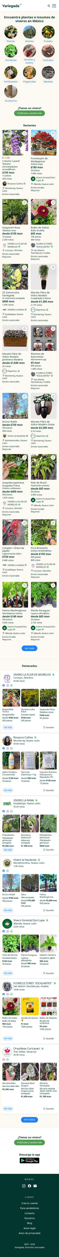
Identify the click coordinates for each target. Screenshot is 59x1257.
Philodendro (8, 835)
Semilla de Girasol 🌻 (29, 1019)
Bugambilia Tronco (7, 710)
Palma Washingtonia (46, 895)
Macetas (48, 81)
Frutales (48, 41)
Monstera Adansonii (26, 836)
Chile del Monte (10, 955)
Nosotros (29, 1218)
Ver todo (29, 648)
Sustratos (48, 60)
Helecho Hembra (48, 955)
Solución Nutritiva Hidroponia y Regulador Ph (48, 774)
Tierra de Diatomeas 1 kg (28, 773)
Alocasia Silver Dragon (28, 1084)
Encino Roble (8, 894)
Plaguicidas (29, 81)
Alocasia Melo (9, 1083)
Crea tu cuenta (29, 1203)
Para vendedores (29, 1208)
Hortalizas (11, 60)
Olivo (23, 894)
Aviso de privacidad (29, 1233)
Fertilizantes (11, 81)
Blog (29, 1223)
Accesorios (11, 100)
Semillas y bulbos (29, 61)
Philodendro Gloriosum (46, 836)
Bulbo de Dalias (9, 1018)
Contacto (30, 1213)
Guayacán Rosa (47, 709)
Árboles (29, 41)
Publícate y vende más (29, 113)
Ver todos (29, 1119)
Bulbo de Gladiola (48, 1018)
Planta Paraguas (29, 955)
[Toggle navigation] (54, 5)
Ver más (8, 727)
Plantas (11, 41)
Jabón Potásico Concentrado (9, 773)
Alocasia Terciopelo (45, 1084)
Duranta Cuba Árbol (28, 710)
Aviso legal (30, 1228)
